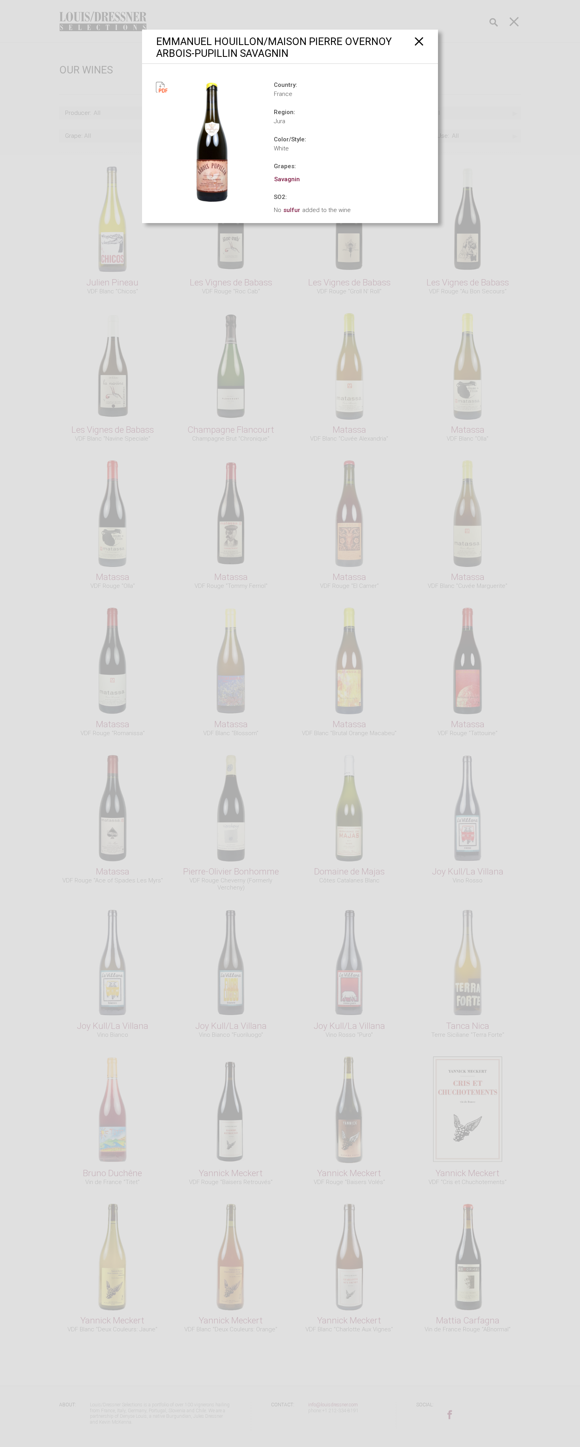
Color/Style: (290, 139)
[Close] (419, 41)
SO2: (280, 197)
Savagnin (287, 179)
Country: (285, 84)
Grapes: (285, 166)
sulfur (291, 210)
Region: (284, 112)
